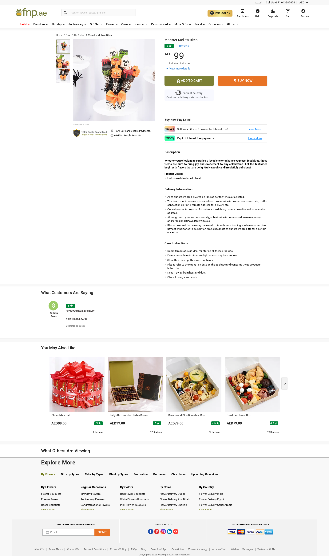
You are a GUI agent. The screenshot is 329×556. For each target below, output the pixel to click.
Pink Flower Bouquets (133, 504)
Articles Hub (219, 549)
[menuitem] (25, 24)
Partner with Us (266, 549)
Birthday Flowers (91, 493)
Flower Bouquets (51, 493)
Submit (102, 532)
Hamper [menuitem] (139, 24)
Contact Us (73, 549)
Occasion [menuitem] (214, 24)
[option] (85, 317)
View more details (177, 68)
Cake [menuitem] (124, 24)
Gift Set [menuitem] (94, 24)
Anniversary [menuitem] (75, 24)
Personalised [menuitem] (159, 24)
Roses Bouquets (50, 504)
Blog (143, 549)
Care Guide (178, 549)
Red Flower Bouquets (132, 493)
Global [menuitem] (231, 24)
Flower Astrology (198, 549)
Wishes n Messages (242, 549)
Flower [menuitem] (110, 24)
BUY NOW (242, 81)
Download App (159, 549)
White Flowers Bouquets (134, 499)
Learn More (254, 129)
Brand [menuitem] (198, 24)
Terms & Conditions (95, 549)
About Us (39, 549)
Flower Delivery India (211, 493)
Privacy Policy (118, 549)
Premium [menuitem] (39, 24)
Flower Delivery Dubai (172, 493)
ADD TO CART (189, 81)
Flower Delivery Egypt (211, 499)
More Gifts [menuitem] (181, 24)
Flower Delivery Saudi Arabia (215, 504)
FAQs (134, 549)
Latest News (56, 549)
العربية (258, 2)
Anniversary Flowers (93, 499)
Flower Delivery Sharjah (173, 504)
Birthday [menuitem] (56, 24)
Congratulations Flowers (95, 504)
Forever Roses (49, 499)
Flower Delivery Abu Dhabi (175, 499)
